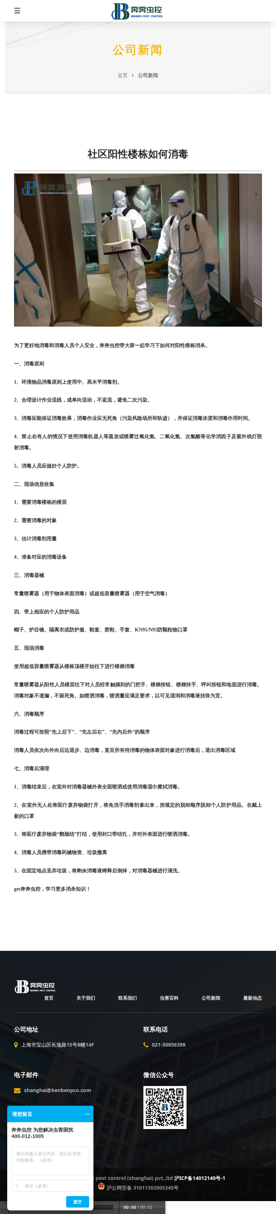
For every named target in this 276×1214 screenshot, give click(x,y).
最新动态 (252, 998)
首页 (123, 75)
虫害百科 (169, 998)
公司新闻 (138, 49)
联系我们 (127, 998)
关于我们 (86, 998)
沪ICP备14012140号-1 (199, 1178)
